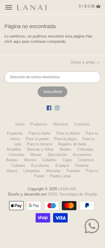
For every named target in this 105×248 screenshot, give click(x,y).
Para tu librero (68, 133)
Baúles (65, 149)
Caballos (49, 160)
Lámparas (31, 171)
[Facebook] (49, 108)
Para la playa (65, 139)
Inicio (19, 124)
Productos (39, 124)
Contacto (82, 124)
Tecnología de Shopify (78, 194)
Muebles (14, 149)
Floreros (82, 165)
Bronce (30, 160)
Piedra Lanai (60, 176)
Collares (18, 165)
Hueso (12, 171)
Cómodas (85, 149)
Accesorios (82, 154)
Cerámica (86, 160)
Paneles (73, 171)
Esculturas (40, 165)
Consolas (16, 154)
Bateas (12, 160)
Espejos (62, 165)
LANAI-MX (67, 189)
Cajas (67, 160)
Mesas (36, 154)
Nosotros (61, 124)
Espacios (15, 133)
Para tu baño (39, 133)
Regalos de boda (72, 144)
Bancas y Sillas (40, 149)
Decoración (57, 154)
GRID (52, 194)
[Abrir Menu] (8, 7)
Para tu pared (37, 139)
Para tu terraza (39, 144)
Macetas (53, 171)
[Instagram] (57, 108)
